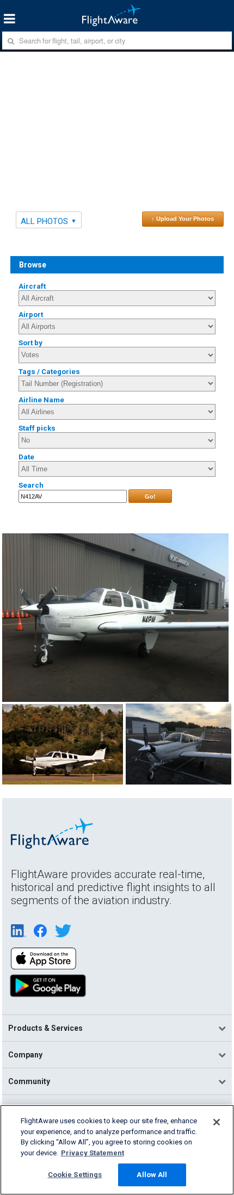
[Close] (217, 1122)
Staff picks (37, 428)
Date (26, 457)
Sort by (30, 343)
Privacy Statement (92, 1153)
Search (31, 485)
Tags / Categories (49, 372)
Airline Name (41, 400)
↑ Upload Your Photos (182, 218)
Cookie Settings (75, 1175)
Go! (150, 496)
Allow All (152, 1175)
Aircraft (32, 286)
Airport (31, 314)
